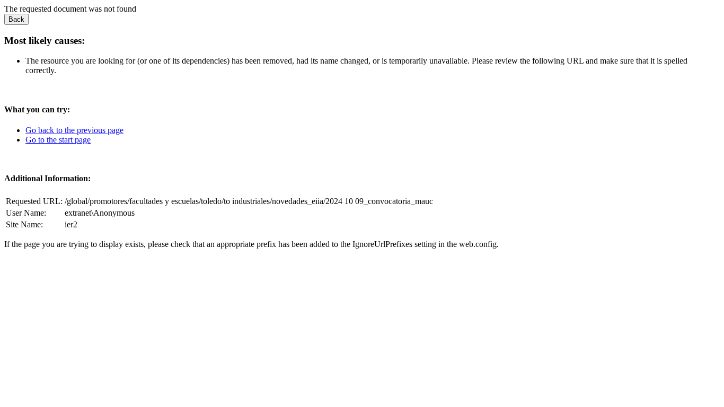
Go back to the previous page (74, 130)
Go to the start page (58, 139)
